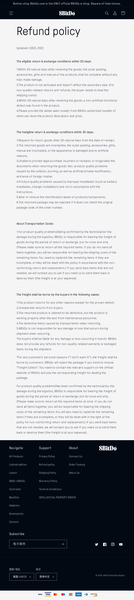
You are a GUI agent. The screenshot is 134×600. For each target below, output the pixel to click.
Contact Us (75, 456)
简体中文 (45, 576)
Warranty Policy (48, 481)
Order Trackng (77, 464)
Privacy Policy (47, 456)
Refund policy (47, 464)
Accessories (16, 513)
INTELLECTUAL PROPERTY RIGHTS (57, 497)
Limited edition (18, 464)
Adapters (14, 505)
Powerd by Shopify (117, 575)
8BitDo (106, 575)
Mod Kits (14, 497)
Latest (13, 472)
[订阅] (63, 544)
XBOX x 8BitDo (17, 481)
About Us (74, 472)
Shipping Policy (47, 472)
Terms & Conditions (50, 489)
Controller (15, 489)
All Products (16, 456)
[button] (11, 13)
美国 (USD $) (20, 576)
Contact (14, 522)
